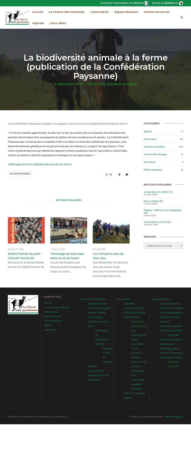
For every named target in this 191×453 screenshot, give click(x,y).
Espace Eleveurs (126, 12)
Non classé (149, 162)
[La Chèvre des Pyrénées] (17, 17)
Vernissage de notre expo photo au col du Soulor (67, 256)
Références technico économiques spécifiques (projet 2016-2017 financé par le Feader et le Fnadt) (171, 348)
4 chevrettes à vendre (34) (157, 222)
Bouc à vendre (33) (153, 201)
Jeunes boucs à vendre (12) (158, 192)
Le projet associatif (134, 308)
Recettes (100, 344)
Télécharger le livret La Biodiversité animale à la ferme (39, 164)
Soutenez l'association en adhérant (123, 3)
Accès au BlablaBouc (165, 3)
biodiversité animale (20, 174)
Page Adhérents (132, 317)
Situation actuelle (97, 312)
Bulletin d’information (135, 312)
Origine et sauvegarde (99, 308)
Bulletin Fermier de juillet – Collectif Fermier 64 (25, 256)
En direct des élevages (155, 154)
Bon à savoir (96, 84)
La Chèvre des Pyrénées (66, 12)
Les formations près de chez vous (108, 256)
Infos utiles (173, 335)
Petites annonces (157, 12)
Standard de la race (98, 303)
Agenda (38, 23)
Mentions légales (174, 416)
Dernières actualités (122, 84)
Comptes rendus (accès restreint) (138, 362)
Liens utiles (57, 23)
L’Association (99, 12)
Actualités (129, 303)
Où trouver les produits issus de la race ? (98, 321)
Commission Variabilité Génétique (138, 384)
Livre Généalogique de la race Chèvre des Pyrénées (171, 317)
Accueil (37, 12)
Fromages (108, 348)
